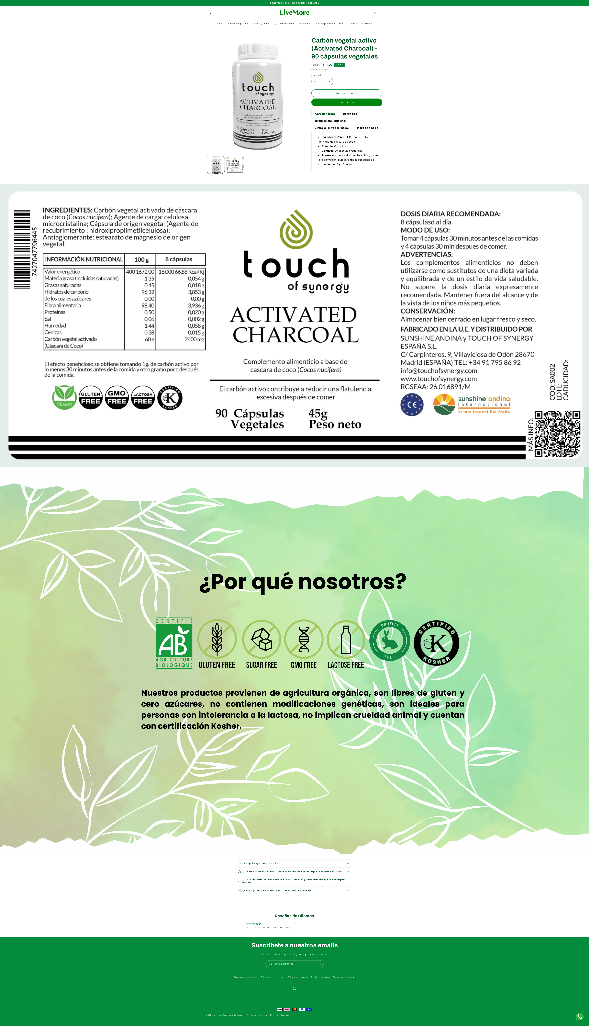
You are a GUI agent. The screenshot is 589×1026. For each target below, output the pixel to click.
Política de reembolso (257, 1015)
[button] (209, 12)
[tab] (325, 113)
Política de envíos (320, 977)
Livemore (218, 1015)
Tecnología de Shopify (233, 1015)
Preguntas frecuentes (246, 977)
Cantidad (316, 75)
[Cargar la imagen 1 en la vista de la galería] (216, 165)
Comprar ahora (347, 102)
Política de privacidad (273, 977)
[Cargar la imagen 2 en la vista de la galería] (235, 165)
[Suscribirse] (319, 964)
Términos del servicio (279, 1015)
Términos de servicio (344, 977)
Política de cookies (298, 977)
